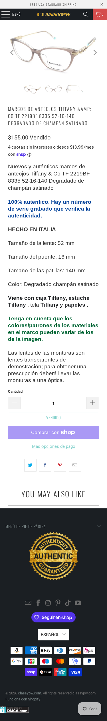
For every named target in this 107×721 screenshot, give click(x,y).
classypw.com (29, 693)
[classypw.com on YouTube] (78, 603)
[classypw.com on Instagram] (48, 603)
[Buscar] (85, 14)
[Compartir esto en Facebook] (45, 465)
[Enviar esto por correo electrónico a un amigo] (75, 465)
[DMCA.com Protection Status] (14, 712)
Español (50, 634)
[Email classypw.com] (28, 603)
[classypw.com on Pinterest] (58, 603)
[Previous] (12, 52)
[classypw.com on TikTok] (68, 603)
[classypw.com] (53, 14)
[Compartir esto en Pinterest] (60, 465)
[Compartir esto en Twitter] (30, 465)
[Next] (94, 52)
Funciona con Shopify (22, 699)
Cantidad (15, 391)
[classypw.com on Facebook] (38, 603)
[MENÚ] (2, 14)
